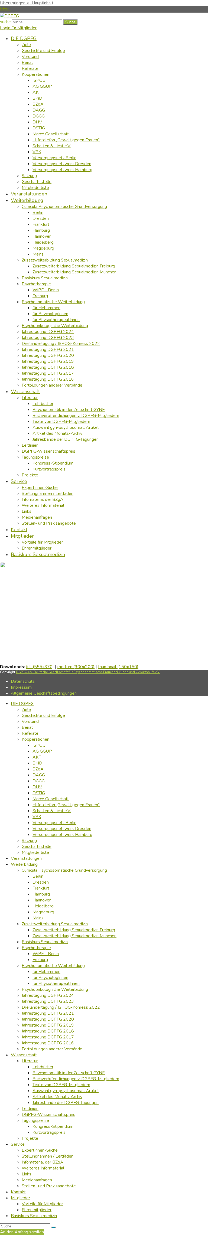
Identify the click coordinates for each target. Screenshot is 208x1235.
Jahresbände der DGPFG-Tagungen (65, 1103)
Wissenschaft (24, 1055)
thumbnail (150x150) (118, 667)
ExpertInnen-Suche (40, 1150)
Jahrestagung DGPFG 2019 (48, 1025)
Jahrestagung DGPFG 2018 (48, 1031)
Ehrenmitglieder (36, 1210)
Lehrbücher (42, 1067)
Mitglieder (20, 1198)
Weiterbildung (24, 864)
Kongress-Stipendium (52, 1126)
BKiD (37, 763)
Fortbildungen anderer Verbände (52, 1049)
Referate (30, 733)
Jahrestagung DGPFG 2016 (48, 1043)
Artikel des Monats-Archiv (57, 1097)
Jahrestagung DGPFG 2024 (48, 995)
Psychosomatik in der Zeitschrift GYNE (68, 1073)
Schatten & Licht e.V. (51, 811)
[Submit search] (53, 1227)
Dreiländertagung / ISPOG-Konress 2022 (61, 1007)
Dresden (40, 882)
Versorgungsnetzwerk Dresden (61, 829)
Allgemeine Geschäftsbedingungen (44, 693)
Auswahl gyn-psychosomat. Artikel (65, 1091)
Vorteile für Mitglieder (42, 1204)
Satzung (29, 841)
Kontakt (18, 1192)
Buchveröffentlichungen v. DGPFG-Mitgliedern (75, 1079)
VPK (36, 817)
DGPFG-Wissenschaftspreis (48, 1115)
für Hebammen (46, 972)
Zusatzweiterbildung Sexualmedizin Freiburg (73, 930)
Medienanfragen (37, 1180)
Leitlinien (30, 1109)
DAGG (38, 775)
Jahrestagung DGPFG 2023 (48, 1001)
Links (26, 1174)
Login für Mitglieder (18, 28)
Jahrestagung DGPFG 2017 (48, 1037)
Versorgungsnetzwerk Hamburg (62, 835)
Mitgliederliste (35, 852)
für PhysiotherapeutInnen (56, 983)
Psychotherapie (36, 948)
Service (18, 1144)
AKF (36, 757)
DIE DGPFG (22, 704)
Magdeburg (43, 912)
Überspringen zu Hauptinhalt (26, 3)
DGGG (38, 781)
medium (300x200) (76, 667)
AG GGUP (42, 751)
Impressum (21, 687)
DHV (37, 787)
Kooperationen (35, 739)
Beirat (27, 727)
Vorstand (30, 721)
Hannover (41, 900)
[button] (5, 9)
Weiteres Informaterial (43, 1168)
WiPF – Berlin (45, 954)
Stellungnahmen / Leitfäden (47, 1156)
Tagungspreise (35, 1120)
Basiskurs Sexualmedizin (45, 942)
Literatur (30, 1061)
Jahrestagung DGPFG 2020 (48, 1019)
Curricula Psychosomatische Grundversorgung (64, 870)
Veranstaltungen (26, 858)
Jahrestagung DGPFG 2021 (48, 1013)
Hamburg (41, 894)
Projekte (30, 1138)
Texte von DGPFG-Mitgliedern (61, 1085)
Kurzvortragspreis (49, 1132)
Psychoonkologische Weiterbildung (55, 989)
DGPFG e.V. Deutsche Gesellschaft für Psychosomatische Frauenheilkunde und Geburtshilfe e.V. (88, 672)
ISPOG (39, 745)
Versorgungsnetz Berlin (54, 823)
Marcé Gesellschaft (50, 799)
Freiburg (40, 960)
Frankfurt (40, 888)
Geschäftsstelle (36, 847)
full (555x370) (40, 667)
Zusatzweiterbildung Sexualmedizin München (74, 936)
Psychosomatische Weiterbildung (53, 966)
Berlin (37, 876)
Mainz (37, 918)
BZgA (38, 769)
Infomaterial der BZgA (42, 1162)
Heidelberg (43, 906)
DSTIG (38, 793)
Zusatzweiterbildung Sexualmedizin (55, 924)
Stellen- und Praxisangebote (49, 1186)
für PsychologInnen (50, 978)
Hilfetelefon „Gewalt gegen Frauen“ (66, 805)
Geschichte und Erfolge (43, 715)
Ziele (26, 710)
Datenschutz (22, 681)
